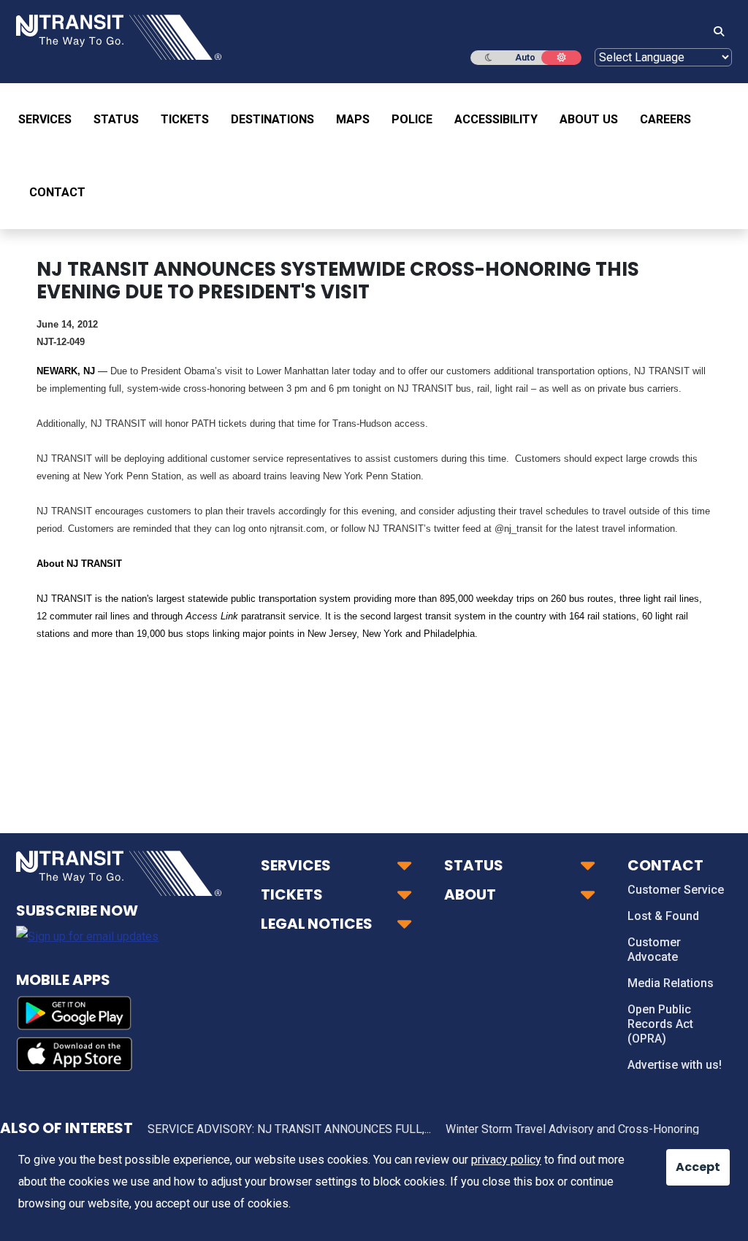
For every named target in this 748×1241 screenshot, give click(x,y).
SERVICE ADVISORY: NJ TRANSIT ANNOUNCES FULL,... (289, 1129)
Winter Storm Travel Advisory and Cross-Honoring (572, 1129)
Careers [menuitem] (665, 119)
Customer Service (675, 890)
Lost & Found (663, 916)
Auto (525, 58)
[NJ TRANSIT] (118, 36)
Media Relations (670, 983)
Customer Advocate (654, 949)
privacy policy (506, 1160)
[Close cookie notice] (686, 1160)
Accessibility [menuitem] (496, 119)
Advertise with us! (674, 1065)
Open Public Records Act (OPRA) (660, 1023)
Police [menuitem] (412, 119)
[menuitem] (50, 119)
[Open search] (714, 32)
